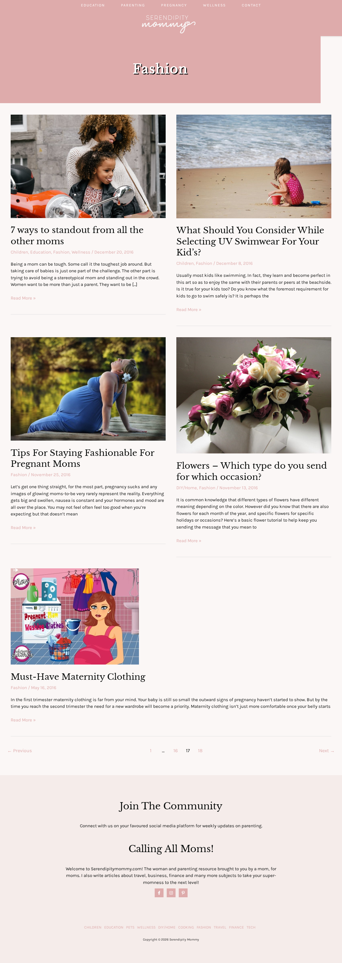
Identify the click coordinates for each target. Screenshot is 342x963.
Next (327, 751)
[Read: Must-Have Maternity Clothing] (75, 616)
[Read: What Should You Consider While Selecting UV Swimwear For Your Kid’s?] (253, 166)
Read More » (23, 298)
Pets (130, 927)
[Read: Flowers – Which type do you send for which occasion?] (253, 395)
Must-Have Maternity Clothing (78, 676)
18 (200, 751)
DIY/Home (186, 487)
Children (19, 252)
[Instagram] (171, 892)
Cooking (186, 927)
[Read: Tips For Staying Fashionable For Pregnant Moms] (88, 388)
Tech (251, 927)
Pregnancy (174, 5)
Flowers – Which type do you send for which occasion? (251, 471)
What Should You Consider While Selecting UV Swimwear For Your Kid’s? (250, 241)
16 (175, 751)
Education (93, 5)
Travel (220, 927)
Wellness (214, 5)
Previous (19, 751)
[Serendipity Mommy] (169, 23)
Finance (236, 927)
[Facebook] (159, 892)
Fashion (61, 252)
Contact (251, 5)
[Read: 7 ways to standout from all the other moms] (88, 165)
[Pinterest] (183, 892)
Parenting (133, 5)
